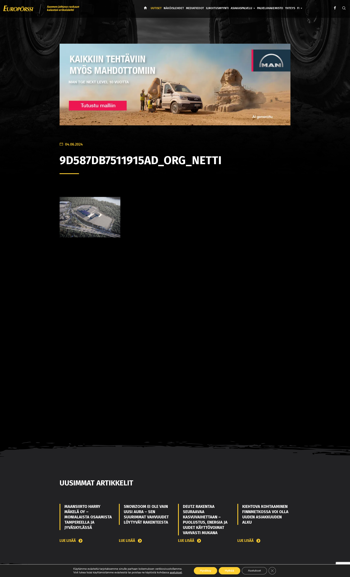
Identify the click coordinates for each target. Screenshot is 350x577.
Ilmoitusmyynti (217, 8)
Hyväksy (205, 571)
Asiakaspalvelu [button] (242, 8)
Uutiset (156, 8)
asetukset (176, 572)
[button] (299, 5)
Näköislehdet (174, 8)
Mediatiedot (195, 8)
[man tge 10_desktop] (175, 88)
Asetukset (254, 571)
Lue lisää (68, 541)
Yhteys (290, 8)
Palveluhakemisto (270, 8)
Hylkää (229, 571)
